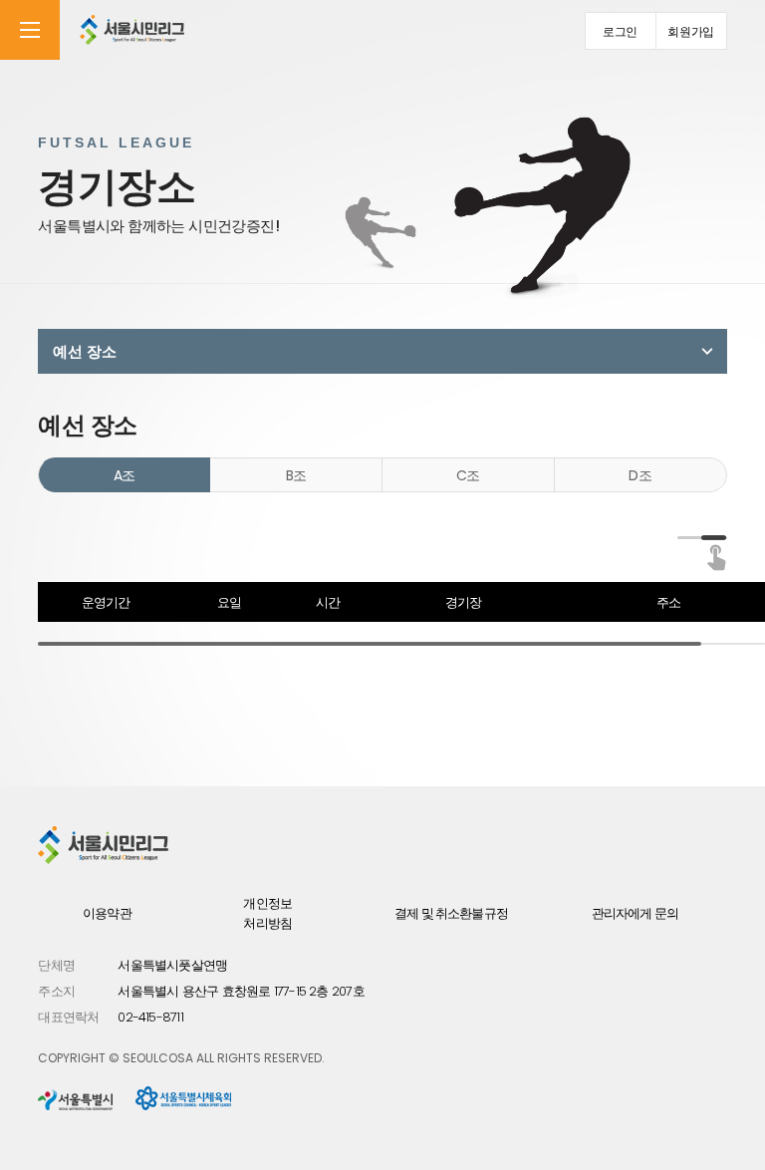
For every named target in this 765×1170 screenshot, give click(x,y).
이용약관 (107, 913)
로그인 (620, 31)
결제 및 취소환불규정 (451, 913)
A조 (124, 475)
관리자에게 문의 (635, 913)
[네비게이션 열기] (30, 30)
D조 (640, 475)
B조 (296, 475)
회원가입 (690, 31)
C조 (468, 475)
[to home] (132, 30)
